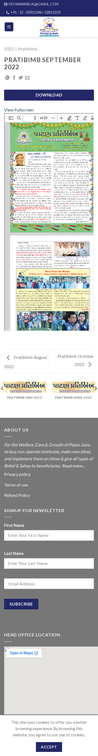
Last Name (14, 553)
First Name (14, 525)
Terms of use (16, 484)
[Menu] (9, 26)
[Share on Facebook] (14, 77)
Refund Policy (17, 495)
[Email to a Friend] (27, 77)
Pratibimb (27, 48)
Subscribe (21, 603)
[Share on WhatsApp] (7, 77)
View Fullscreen (18, 109)
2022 (9, 48)
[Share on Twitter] (21, 77)
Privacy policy (17, 474)
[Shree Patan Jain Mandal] (49, 27)
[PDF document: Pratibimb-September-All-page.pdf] (49, 222)
